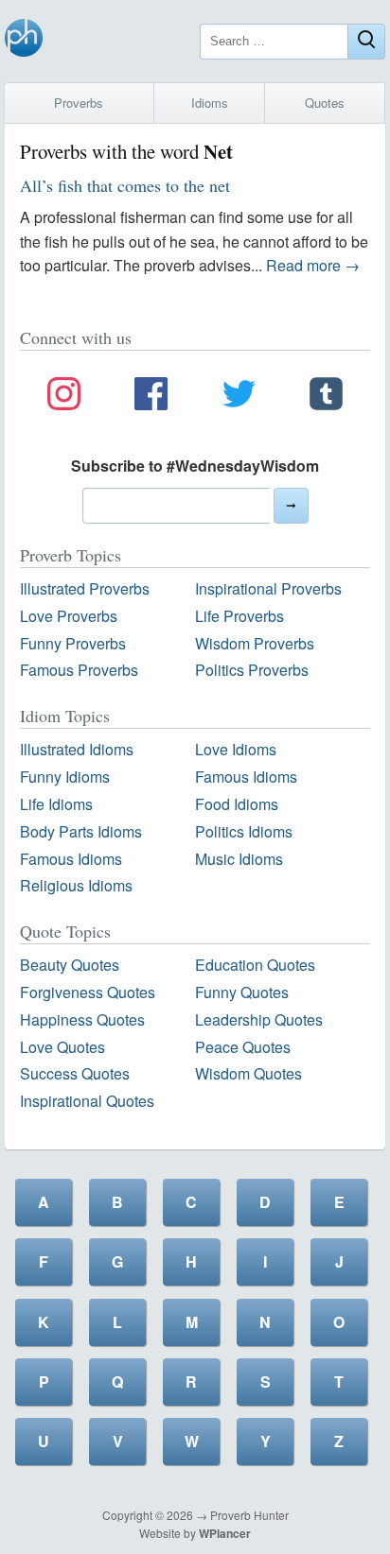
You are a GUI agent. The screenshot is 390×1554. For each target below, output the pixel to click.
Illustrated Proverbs (85, 588)
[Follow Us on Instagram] (63, 397)
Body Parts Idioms (81, 831)
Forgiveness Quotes (87, 992)
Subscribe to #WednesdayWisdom (195, 465)
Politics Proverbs (252, 670)
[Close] (366, 42)
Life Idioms (56, 804)
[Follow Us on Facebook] (151, 397)
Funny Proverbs (73, 643)
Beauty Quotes (69, 965)
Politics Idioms (243, 831)
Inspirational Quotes (87, 1101)
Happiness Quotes (82, 1019)
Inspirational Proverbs (268, 588)
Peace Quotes (243, 1047)
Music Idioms (239, 859)
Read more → (313, 265)
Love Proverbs (68, 616)
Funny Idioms (65, 776)
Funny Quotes (242, 992)
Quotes (325, 103)
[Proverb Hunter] (24, 41)
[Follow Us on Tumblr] (326, 397)
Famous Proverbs (79, 670)
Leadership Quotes (259, 1019)
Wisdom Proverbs (254, 643)
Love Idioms (235, 749)
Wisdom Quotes (248, 1073)
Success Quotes (75, 1073)
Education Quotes (255, 965)
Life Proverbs (239, 616)
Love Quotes (62, 1047)
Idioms (209, 103)
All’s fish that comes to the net (125, 185)
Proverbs (78, 103)
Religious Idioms (76, 885)
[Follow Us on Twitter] (239, 397)
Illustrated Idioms (76, 749)
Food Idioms (236, 804)
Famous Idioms (246, 776)
